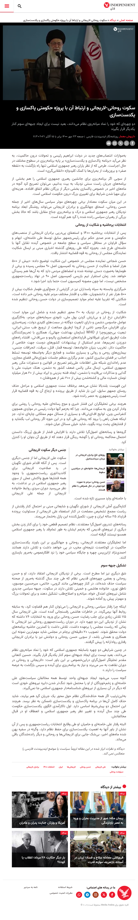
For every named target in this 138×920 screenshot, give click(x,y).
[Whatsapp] (126, 143)
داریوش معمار (126, 136)
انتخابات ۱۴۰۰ (48, 767)
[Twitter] (120, 143)
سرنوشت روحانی (116, 772)
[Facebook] (132, 143)
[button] (69, 63)
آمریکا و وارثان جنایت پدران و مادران (42, 823)
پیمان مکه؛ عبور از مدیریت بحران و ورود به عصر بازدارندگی (98, 820)
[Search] (19, 6)
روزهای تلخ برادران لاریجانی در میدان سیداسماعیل (90, 457)
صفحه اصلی (126, 20)
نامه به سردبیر (31, 887)
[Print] (108, 143)
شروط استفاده (65, 887)
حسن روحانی (85, 767)
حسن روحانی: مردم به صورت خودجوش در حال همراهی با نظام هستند (88, 486)
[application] (69, 62)
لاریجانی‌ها (71, 767)
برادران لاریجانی (32, 767)
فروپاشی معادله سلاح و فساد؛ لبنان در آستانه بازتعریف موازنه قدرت (98, 859)
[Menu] (7, 6)
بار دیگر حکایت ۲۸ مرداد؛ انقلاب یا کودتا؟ (43, 859)
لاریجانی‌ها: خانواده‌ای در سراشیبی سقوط (88, 471)
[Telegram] (87, 895)
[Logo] (123, 29)
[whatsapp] (79, 895)
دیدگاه (113, 20)
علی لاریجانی (100, 767)
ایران (61, 767)
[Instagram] (96, 895)
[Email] (114, 143)
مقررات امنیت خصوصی (61, 893)
